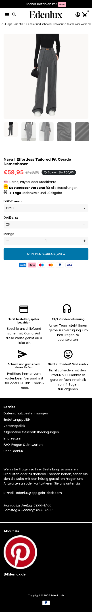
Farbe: (13, 201)
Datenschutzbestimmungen (26, 413)
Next (84, 76)
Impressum (12, 438)
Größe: (11, 217)
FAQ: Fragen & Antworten (23, 444)
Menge (9, 234)
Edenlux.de (57, 595)
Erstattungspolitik (17, 419)
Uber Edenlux (13, 451)
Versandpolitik (14, 426)
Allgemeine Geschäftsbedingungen (31, 432)
